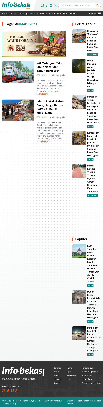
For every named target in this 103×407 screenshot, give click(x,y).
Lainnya (93, 13)
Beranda (57, 368)
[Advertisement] (34, 166)
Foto (72, 13)
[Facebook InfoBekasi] (51, 5)
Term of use (87, 379)
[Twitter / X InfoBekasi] (55, 5)
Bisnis (13, 13)
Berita (5, 13)
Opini (52, 13)
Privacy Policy (87, 375)
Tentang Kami (88, 368)
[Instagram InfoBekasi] (42, 5)
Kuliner (43, 13)
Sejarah (34, 13)
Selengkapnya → (43, 94)
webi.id (70, 403)
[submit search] (97, 5)
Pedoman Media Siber (91, 383)
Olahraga (23, 13)
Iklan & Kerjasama (90, 371)
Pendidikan (62, 13)
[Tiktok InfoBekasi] (46, 5)
